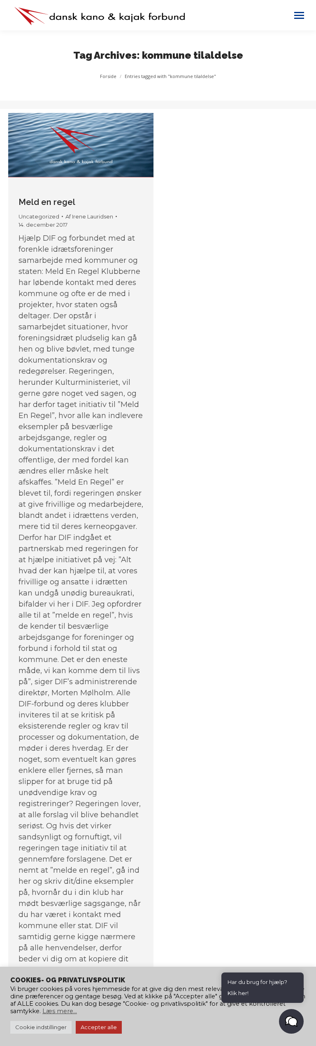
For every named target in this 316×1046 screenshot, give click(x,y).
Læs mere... (59, 1011)
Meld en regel (47, 202)
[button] (291, 1021)
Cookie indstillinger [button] (41, 1027)
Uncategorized (39, 216)
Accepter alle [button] (99, 1027)
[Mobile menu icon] (299, 15)
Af (89, 216)
